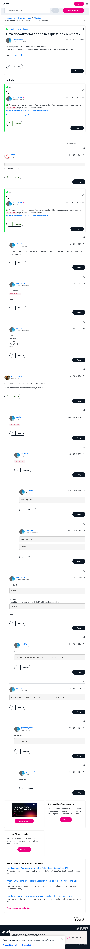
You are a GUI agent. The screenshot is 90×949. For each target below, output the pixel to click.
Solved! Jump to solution (18, 29)
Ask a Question (73, 10)
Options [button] (80, 21)
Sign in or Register (65, 938)
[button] (82, 29)
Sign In (79, 4)
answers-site (17, 55)
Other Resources (24, 18)
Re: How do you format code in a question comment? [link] (27, 20)
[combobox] (31, 10)
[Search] (55, 10)
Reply (77, 71)
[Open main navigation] (87, 4)
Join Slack (65, 819)
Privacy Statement (10, 945)
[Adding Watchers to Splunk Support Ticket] (85, 143)
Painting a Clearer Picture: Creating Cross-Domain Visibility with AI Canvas (39, 896)
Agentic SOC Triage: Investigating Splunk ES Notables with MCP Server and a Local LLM (43, 882)
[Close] (62, 939)
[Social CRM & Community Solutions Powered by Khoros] (79, 919)
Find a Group (24, 849)
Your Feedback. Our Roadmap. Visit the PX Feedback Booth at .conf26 (37, 868)
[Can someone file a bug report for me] (80, 143)
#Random (37, 18)
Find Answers (9, 18)
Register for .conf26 (24, 821)
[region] (32, 942)
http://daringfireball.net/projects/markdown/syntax (27, 110)
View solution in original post (17, 115)
